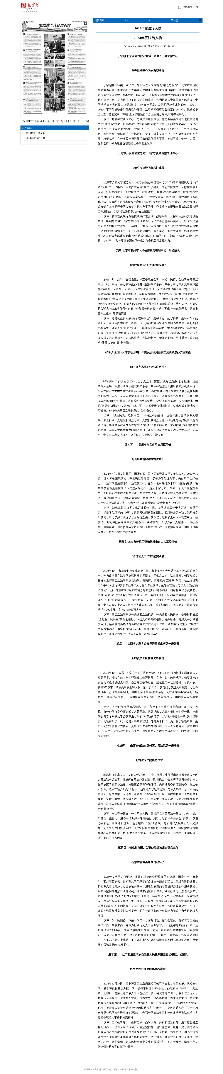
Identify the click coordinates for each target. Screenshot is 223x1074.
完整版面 (67, 121)
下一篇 (174, 20)
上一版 (47, 121)
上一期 (55, 121)
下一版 (85, 121)
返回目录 (99, 20)
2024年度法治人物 (35, 133)
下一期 (76, 121)
